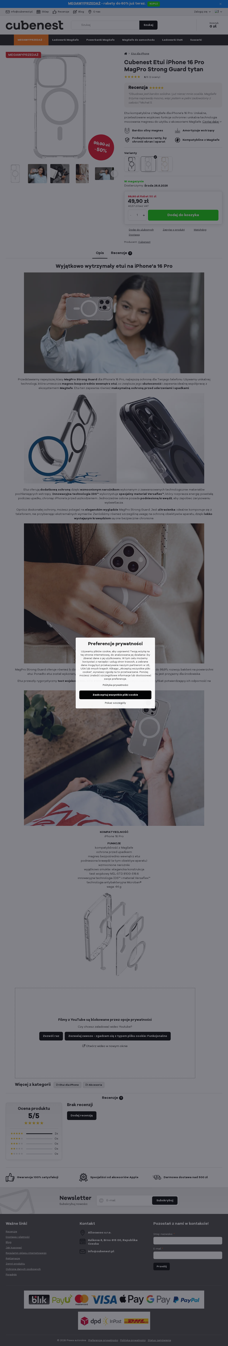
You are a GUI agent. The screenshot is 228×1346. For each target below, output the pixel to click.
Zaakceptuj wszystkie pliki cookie (115, 695)
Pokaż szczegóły (115, 703)
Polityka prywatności (115, 685)
